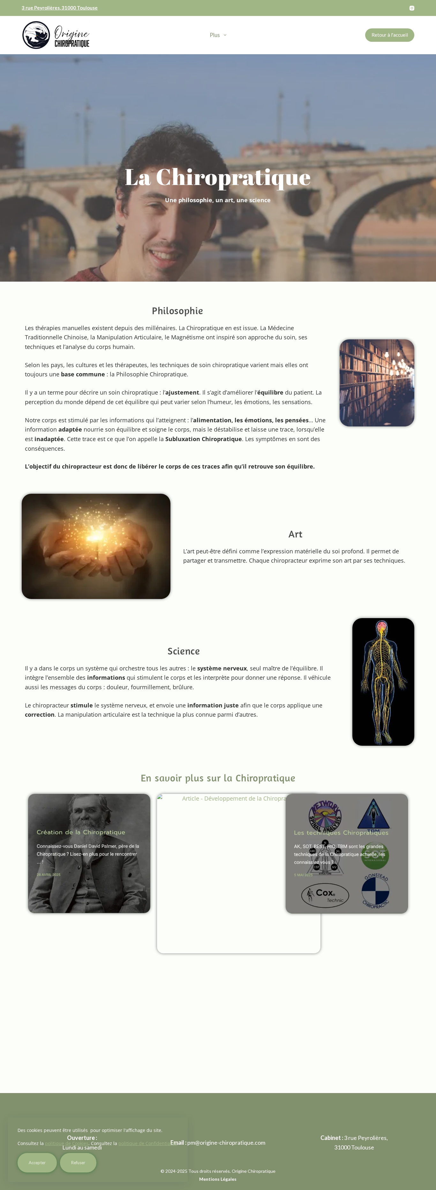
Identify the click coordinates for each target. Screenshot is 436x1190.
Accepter (37, 1162)
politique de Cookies (66, 1143)
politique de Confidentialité (147, 1143)
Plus (215, 35)
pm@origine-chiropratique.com (226, 1142)
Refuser (78, 1162)
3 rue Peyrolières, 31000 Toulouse (60, 8)
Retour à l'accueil (390, 35)
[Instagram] (412, 8)
